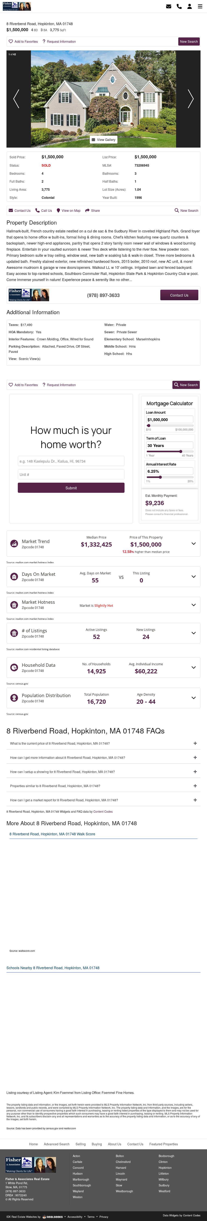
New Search (189, 41)
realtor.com (70, 1128)
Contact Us (23, 210)
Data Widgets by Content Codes (182, 1215)
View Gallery (106, 139)
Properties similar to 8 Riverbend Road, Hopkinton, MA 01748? (55, 785)
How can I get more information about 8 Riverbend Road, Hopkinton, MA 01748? (67, 757)
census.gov (22, 683)
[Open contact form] (168, 6)
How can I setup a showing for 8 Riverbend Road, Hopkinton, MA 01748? (62, 771)
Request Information (61, 41)
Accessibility (75, 1217)
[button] (16, 99)
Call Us (46, 210)
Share (95, 210)
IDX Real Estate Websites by (23, 1217)
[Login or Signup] (189, 6)
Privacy (103, 1217)
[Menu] (200, 6)
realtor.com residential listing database (38, 649)
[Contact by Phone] (179, 6)
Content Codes (103, 811)
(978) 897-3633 (103, 295)
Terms (91, 1217)
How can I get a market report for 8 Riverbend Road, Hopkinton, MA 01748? (64, 800)
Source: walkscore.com (22, 950)
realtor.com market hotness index (35, 562)
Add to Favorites (26, 41)
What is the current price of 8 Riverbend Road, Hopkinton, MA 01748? (60, 743)
